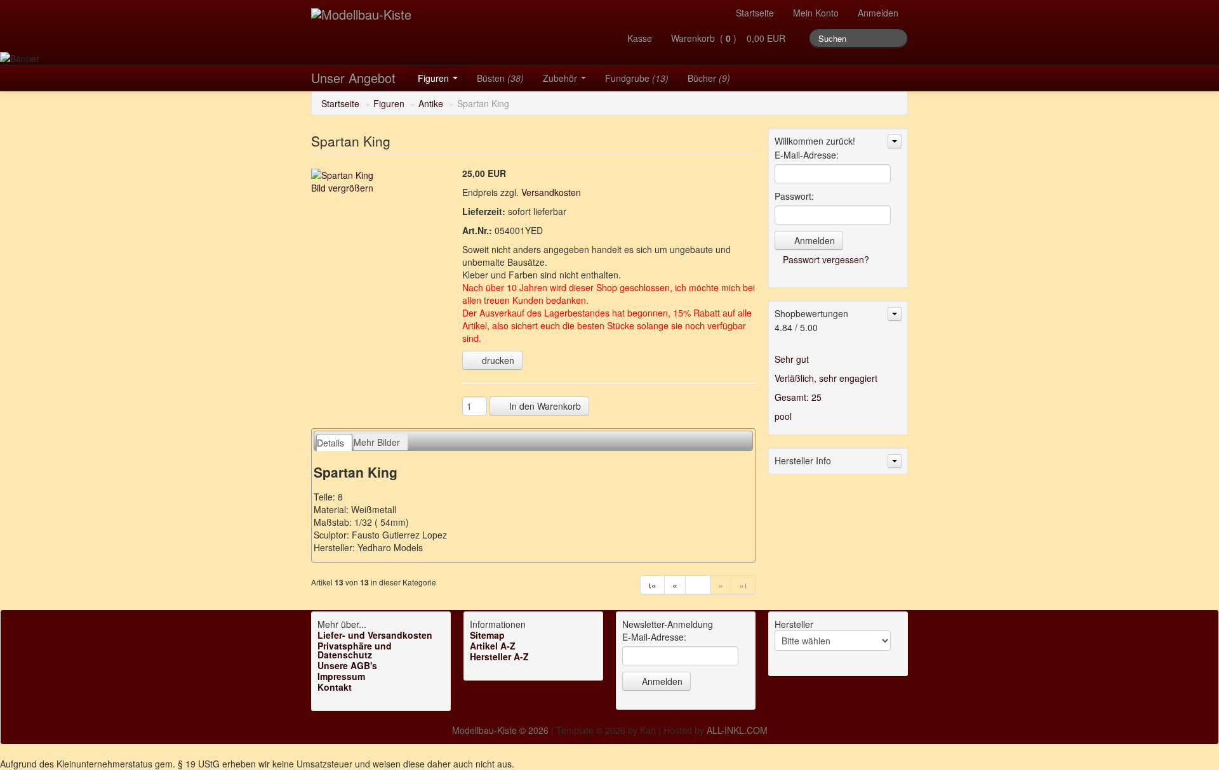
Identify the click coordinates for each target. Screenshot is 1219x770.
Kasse (639, 38)
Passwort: (794, 196)
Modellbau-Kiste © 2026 (500, 730)
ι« (652, 584)
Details (330, 442)
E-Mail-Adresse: (807, 154)
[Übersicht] (698, 584)
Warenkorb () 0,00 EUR (730, 38)
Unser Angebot (353, 78)
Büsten (500, 78)
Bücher (709, 78)
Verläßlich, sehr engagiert (826, 378)
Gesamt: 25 (798, 397)
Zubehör (561, 78)
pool (783, 416)
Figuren (434, 78)
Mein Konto (816, 12)
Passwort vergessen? (826, 259)
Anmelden (878, 12)
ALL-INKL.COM (737, 730)
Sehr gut (792, 359)
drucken (496, 360)
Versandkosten (551, 192)
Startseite (755, 12)
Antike (430, 103)
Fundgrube (637, 78)
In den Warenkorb (544, 406)
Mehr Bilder (377, 442)
